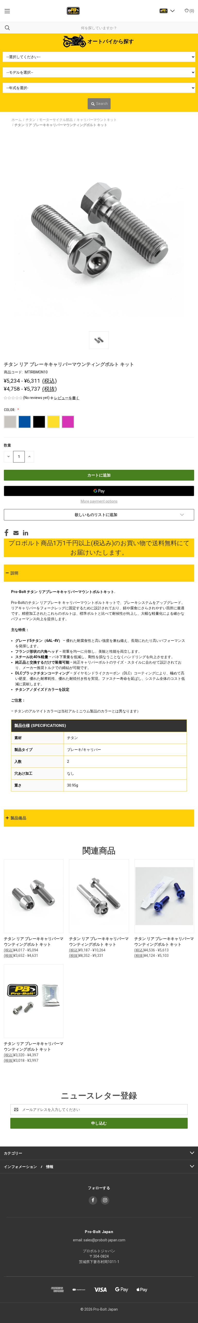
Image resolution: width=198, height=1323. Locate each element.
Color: (10, 410)
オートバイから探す (110, 41)
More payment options (99, 501)
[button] (64, 398)
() (191, 11)
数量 (7, 445)
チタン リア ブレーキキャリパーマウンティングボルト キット (33, 941)
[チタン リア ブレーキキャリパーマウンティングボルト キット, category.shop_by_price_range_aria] (34, 896)
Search (102, 104)
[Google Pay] (99, 491)
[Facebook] (6, 532)
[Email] (16, 532)
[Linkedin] (25, 532)
